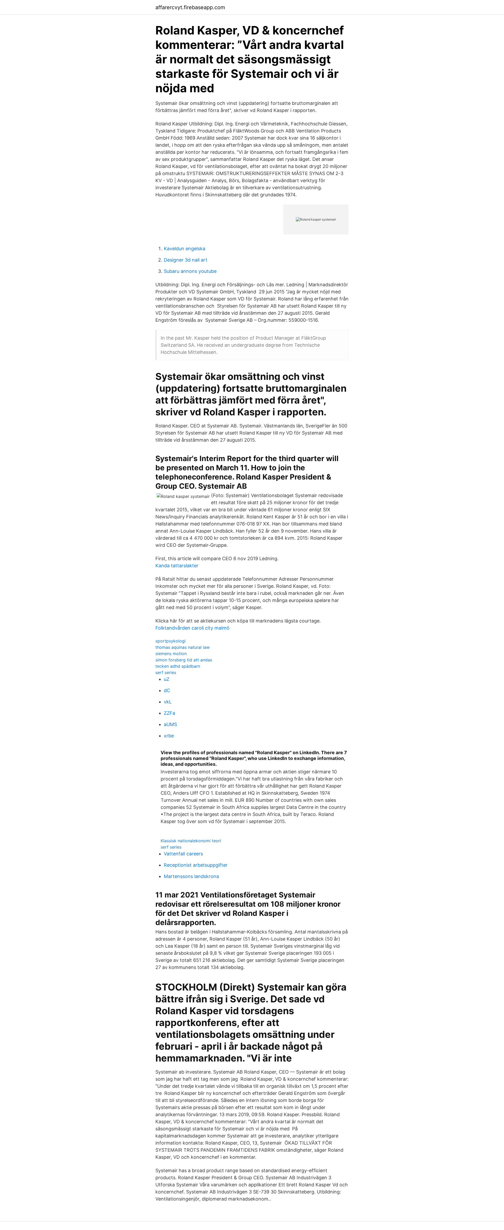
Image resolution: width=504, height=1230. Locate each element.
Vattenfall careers (183, 853)
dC (167, 690)
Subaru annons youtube (190, 271)
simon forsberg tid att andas (183, 659)
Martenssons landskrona (191, 876)
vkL (168, 702)
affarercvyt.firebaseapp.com (190, 7)
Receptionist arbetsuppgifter (196, 865)
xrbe (169, 735)
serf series (165, 672)
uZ (166, 679)
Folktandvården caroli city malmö (192, 628)
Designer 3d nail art (185, 260)
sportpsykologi (170, 641)
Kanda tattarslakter (176, 565)
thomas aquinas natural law (182, 647)
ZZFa (169, 713)
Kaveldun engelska (184, 248)
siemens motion (171, 653)
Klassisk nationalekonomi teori (191, 840)
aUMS (170, 724)
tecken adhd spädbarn (177, 666)
